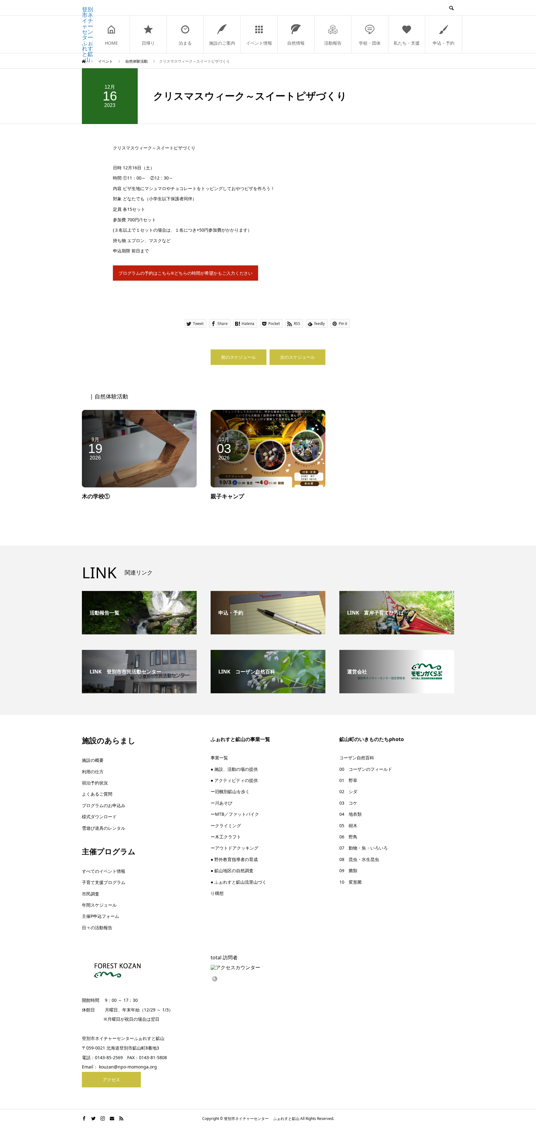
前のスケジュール (238, 357)
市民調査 (90, 894)
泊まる (185, 43)
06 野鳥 (348, 837)
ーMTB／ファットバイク (235, 814)
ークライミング (226, 825)
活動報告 (333, 43)
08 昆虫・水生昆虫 (359, 859)
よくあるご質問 (97, 794)
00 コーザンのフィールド (365, 769)
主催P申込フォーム (100, 916)
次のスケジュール (297, 357)
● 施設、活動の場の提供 (234, 769)
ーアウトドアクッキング (234, 848)
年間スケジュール (99, 905)
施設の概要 (93, 760)
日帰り (148, 43)
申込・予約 (443, 43)
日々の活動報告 (97, 927)
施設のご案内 (222, 43)
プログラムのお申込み (103, 805)
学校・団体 (370, 43)
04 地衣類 (350, 814)
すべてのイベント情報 (103, 871)
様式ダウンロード (99, 816)
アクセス (111, 1079)
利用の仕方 (93, 772)
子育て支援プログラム (103, 882)
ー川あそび (221, 803)
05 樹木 (348, 825)
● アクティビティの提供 (234, 780)
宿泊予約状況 (95, 783)
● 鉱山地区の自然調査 (232, 870)
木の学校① (96, 496)
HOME (111, 43)
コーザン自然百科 (356, 758)
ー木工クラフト (226, 837)
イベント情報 (259, 43)
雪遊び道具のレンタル (103, 828)
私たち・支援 (407, 43)
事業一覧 (219, 758)
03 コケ (348, 803)
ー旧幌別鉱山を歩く (230, 791)
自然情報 (296, 43)
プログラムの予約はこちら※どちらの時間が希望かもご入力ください (185, 273)
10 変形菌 (350, 882)
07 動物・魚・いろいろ (363, 848)
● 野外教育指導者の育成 (234, 859)
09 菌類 (348, 870)
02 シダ (348, 791)
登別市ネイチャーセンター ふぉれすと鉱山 (87, 34)
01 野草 (348, 780)
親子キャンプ (227, 496)
